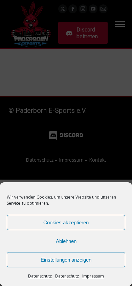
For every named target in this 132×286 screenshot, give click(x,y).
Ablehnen (66, 241)
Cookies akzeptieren (66, 222)
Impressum (93, 276)
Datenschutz (40, 276)
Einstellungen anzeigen (66, 260)
